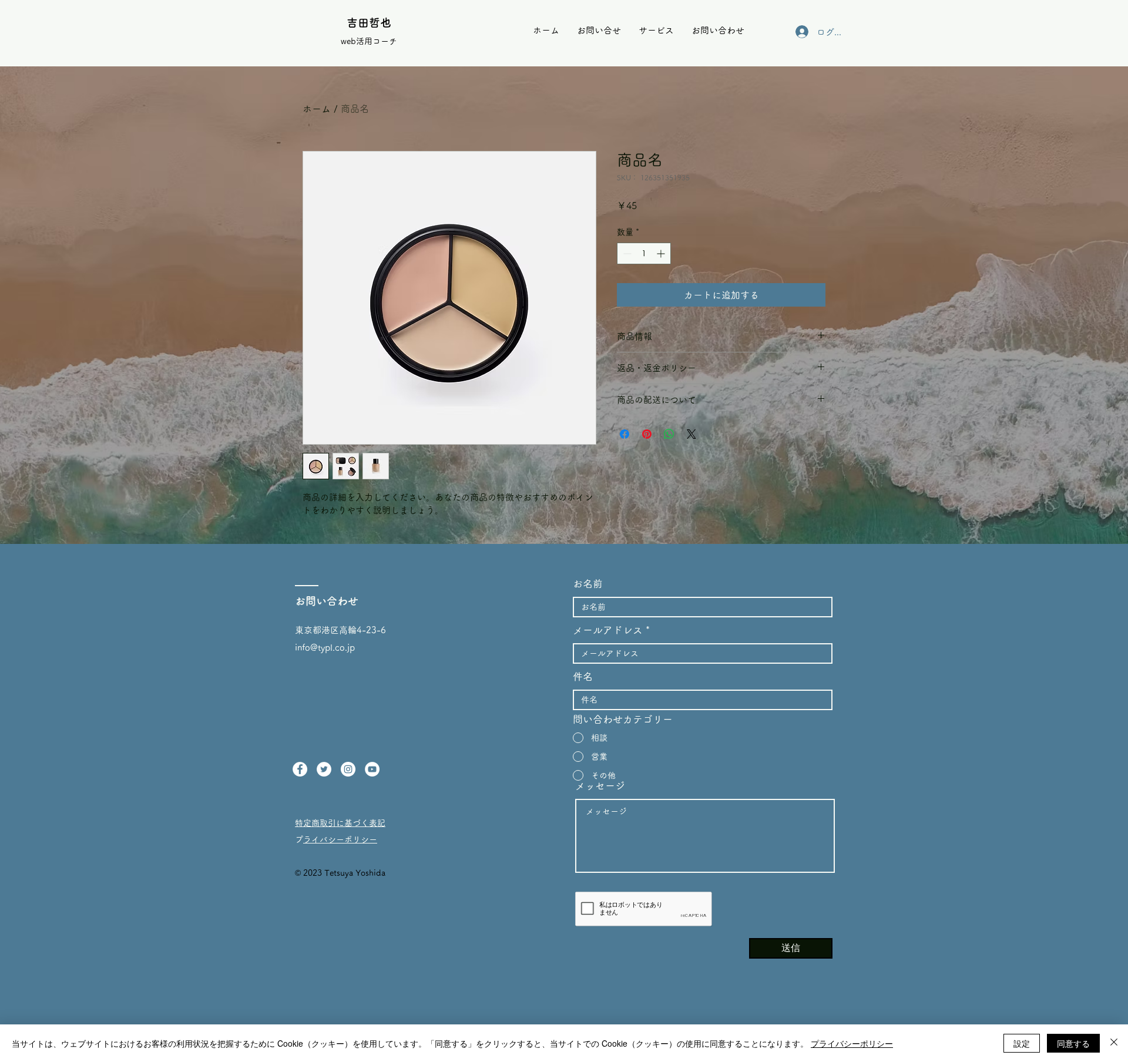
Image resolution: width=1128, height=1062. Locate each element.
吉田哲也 (369, 22)
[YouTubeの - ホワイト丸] (372, 769)
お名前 (588, 584)
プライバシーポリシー (340, 839)
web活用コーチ (369, 41)
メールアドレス (608, 630)
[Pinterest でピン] (647, 434)
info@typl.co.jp (325, 647)
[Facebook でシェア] (624, 434)
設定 (1021, 1043)
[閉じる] (1114, 1043)
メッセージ (600, 786)
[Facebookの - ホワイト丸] (300, 769)
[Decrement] (626, 253)
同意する (1073, 1043)
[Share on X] (691, 434)
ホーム (317, 108)
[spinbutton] (643, 253)
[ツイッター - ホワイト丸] (324, 769)
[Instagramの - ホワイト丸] (348, 769)
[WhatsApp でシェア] (669, 434)
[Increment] (661, 253)
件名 (583, 676)
